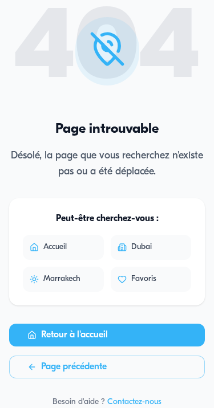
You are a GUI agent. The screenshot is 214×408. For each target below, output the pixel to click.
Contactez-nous (134, 402)
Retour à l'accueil (74, 335)
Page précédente (74, 367)
